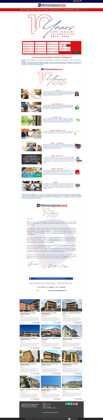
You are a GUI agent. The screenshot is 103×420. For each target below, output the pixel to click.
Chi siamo (27, 9)
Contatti (77, 9)
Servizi (33, 9)
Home (21, 9)
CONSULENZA (56, 182)
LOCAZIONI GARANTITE (57, 117)
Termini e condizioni (46, 406)
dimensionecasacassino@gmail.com (29, 406)
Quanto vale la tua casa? (56, 9)
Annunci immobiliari (68, 9)
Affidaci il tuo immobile (42, 9)
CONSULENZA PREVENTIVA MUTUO (57, 130)
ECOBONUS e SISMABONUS (57, 169)
